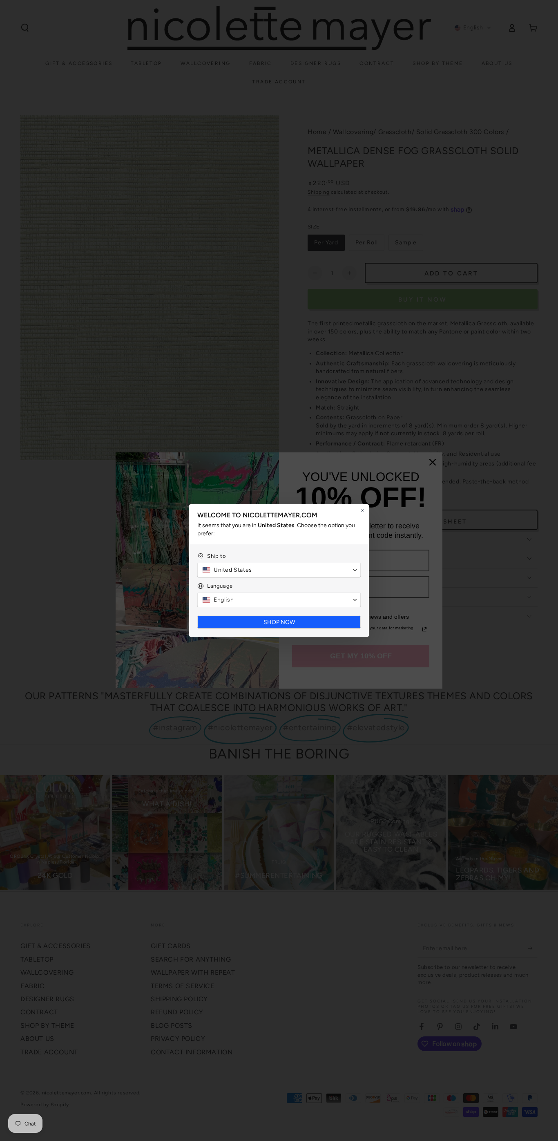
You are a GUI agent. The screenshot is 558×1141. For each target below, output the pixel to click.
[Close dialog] (362, 510)
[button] (279, 570)
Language (220, 586)
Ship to (216, 556)
